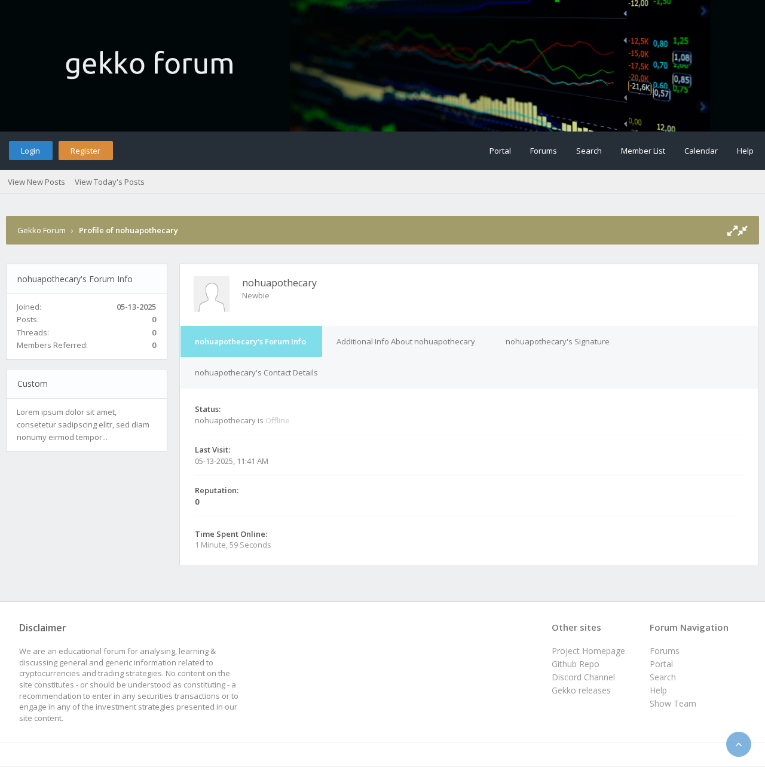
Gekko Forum (41, 230)
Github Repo (575, 664)
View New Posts (36, 181)
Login (30, 150)
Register (85, 150)
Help (745, 150)
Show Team (673, 703)
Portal (500, 150)
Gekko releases (581, 690)
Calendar (701, 150)
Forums (543, 150)
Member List (643, 150)
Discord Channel (583, 677)
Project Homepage (588, 650)
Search (589, 150)
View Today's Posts (110, 181)
